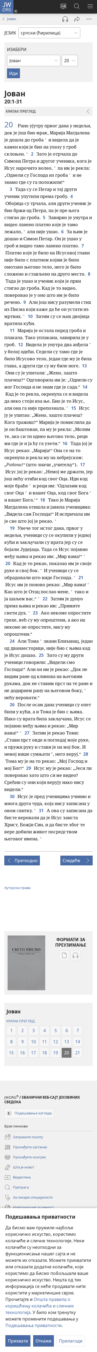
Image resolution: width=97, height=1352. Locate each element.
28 (86, 754)
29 (29, 768)
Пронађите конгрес (25, 1158)
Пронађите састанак (25, 1148)
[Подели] (77, 19)
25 (41, 655)
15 (74, 408)
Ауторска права (17, 887)
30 (12, 796)
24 (12, 641)
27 (27, 733)
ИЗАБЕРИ (16, 49)
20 (10, 124)
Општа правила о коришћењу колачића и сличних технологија (39, 1305)
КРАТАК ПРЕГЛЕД (20, 1021)
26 (12, 704)
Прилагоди (70, 1341)
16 (65, 443)
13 (85, 366)
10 (30, 316)
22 (45, 599)
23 (36, 613)
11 (12, 330)
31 (41, 810)
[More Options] (89, 19)
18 (43, 500)
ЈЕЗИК (10, 33)
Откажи (43, 1341)
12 (21, 344)
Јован (11, 18)
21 (81, 577)
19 (12, 528)
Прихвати (18, 1341)
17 (83, 464)
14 (85, 387)
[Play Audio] (65, 19)
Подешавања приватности (33, 1325)
